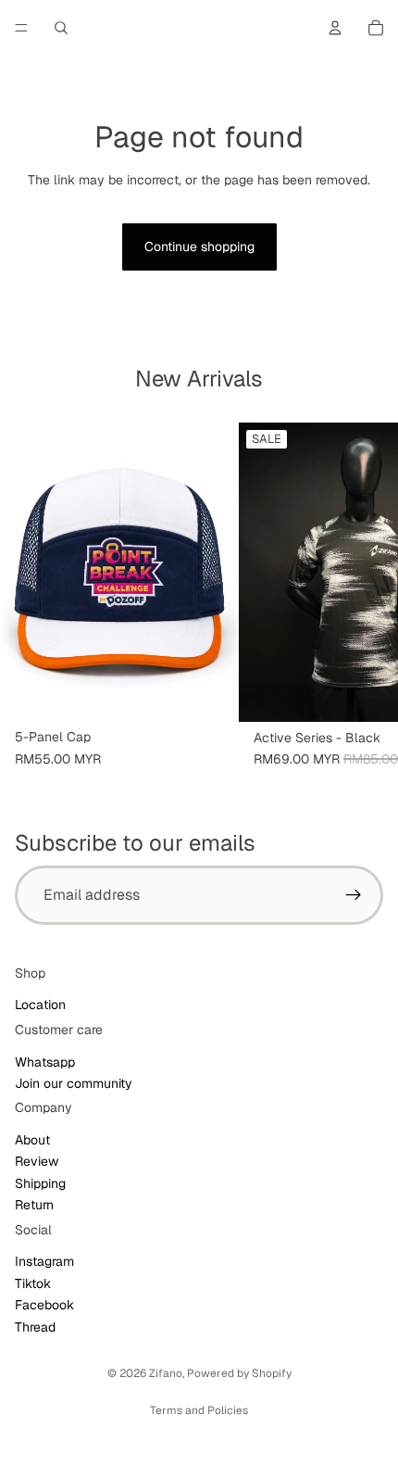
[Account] (335, 27)
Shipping (40, 1183)
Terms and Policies (199, 1410)
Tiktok (33, 1283)
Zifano (165, 1373)
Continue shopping (199, 246)
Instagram (44, 1261)
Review (36, 1162)
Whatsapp (45, 1062)
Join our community (73, 1083)
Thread (35, 1327)
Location (40, 1004)
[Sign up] (353, 895)
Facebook (44, 1304)
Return (34, 1204)
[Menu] (21, 27)
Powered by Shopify (239, 1373)
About (32, 1139)
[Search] (61, 27)
